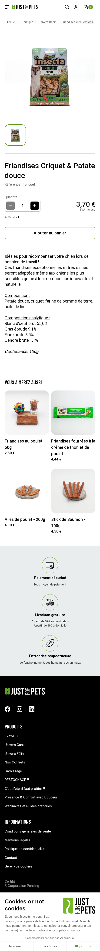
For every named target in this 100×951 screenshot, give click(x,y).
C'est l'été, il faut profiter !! (25, 789)
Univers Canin (15, 745)
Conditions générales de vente (28, 831)
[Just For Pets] (22, 7)
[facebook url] (7, 709)
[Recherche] (67, 7)
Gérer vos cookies (19, 866)
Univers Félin (14, 754)
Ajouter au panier (50, 232)
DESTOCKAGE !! (17, 780)
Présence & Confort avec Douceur (31, 797)
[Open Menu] (7, 7)
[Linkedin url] (31, 709)
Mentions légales (17, 840)
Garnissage (13, 771)
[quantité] (34, 206)
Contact (11, 858)
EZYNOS (11, 736)
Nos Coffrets (15, 762)
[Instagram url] (19, 709)
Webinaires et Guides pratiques (28, 806)
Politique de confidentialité (25, 849)
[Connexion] (76, 7)
